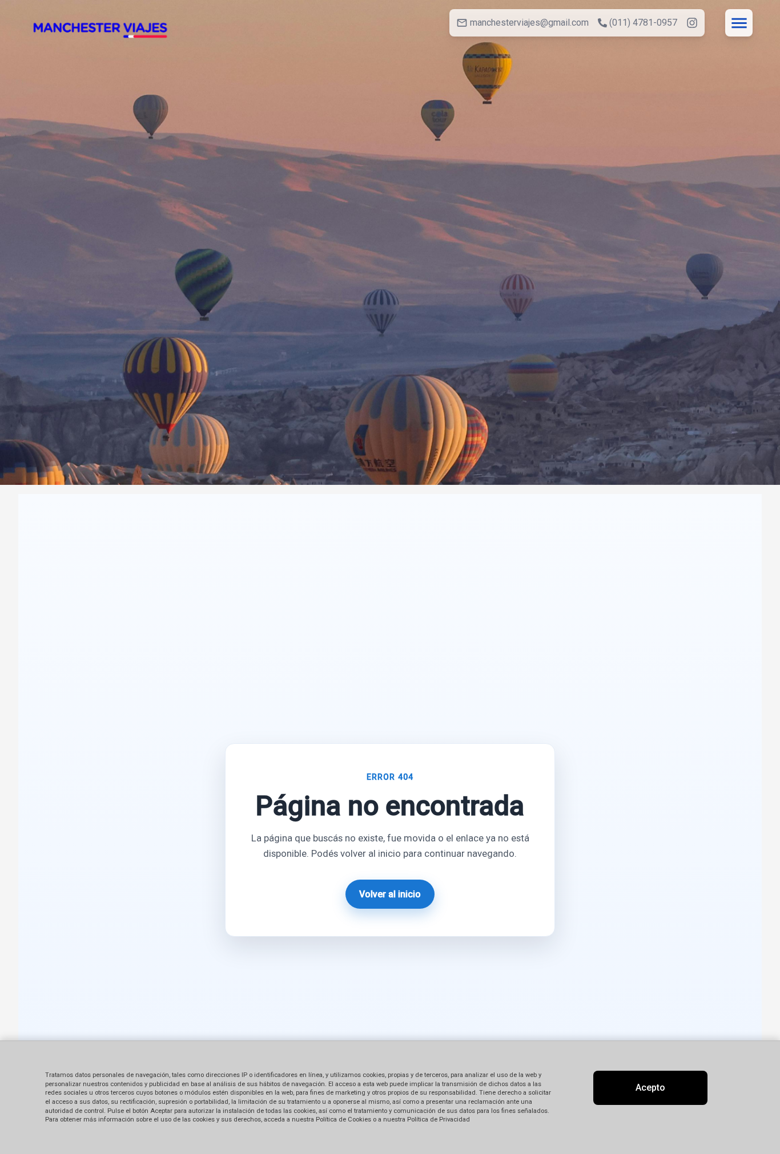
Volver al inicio (390, 894)
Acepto (650, 1087)
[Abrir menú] (739, 23)
